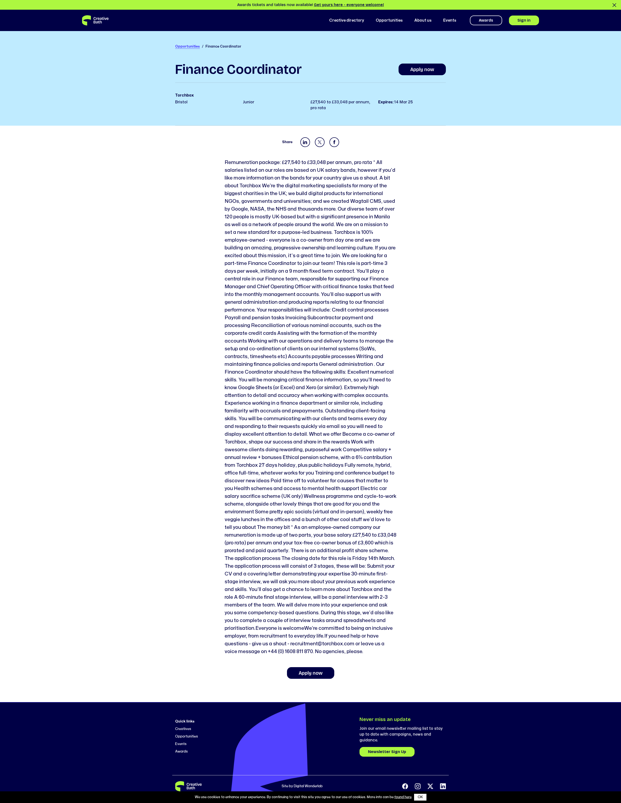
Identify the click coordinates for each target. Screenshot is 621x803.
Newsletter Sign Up (387, 751)
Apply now (422, 69)
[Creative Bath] (188, 786)
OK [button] (420, 797)
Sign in (524, 20)
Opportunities (187, 46)
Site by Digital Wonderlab (302, 786)
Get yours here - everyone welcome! (349, 4)
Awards (486, 20)
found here (403, 797)
